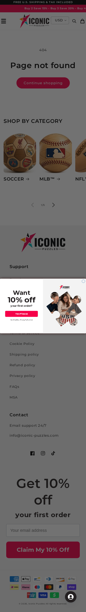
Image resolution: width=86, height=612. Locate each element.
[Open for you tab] (70, 597)
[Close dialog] (83, 281)
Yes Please (21, 313)
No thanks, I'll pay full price (21, 320)
